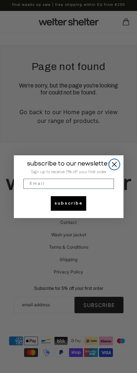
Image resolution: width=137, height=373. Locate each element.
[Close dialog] (114, 164)
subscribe (68, 203)
